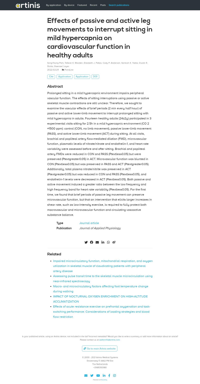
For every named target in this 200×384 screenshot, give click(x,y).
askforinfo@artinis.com (109, 340)
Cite (51, 76)
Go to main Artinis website (101, 348)
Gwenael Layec (61, 66)
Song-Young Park (55, 63)
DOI (95, 76)
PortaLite (69, 70)
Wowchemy (104, 379)
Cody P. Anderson (111, 63)
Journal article (89, 223)
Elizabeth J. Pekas (93, 63)
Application (64, 76)
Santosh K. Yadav (129, 63)
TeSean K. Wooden (74, 63)
